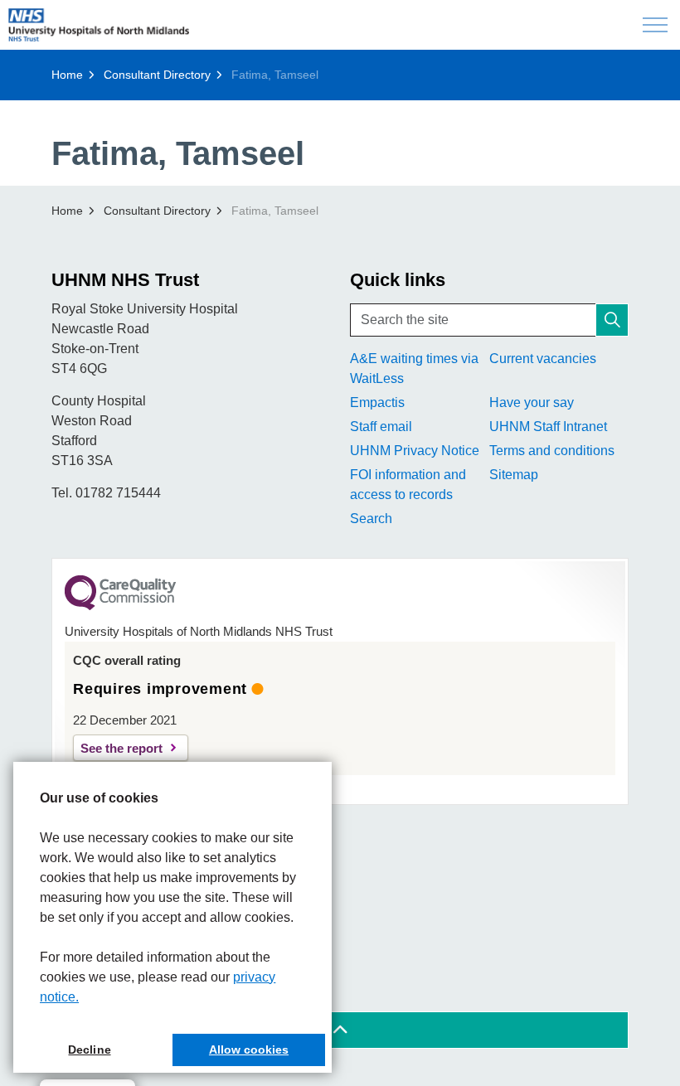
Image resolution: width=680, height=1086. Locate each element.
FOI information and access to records (408, 485)
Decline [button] (89, 1049)
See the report (121, 748)
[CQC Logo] (120, 606)
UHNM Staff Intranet (548, 426)
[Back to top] (340, 1030)
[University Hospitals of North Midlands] (98, 24)
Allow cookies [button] (249, 1049)
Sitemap (513, 475)
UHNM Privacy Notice (414, 451)
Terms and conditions (551, 451)
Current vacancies (542, 358)
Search (371, 518)
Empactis (377, 402)
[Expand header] (655, 25)
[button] (612, 320)
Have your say (531, 402)
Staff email (381, 426)
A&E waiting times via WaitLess (414, 368)
